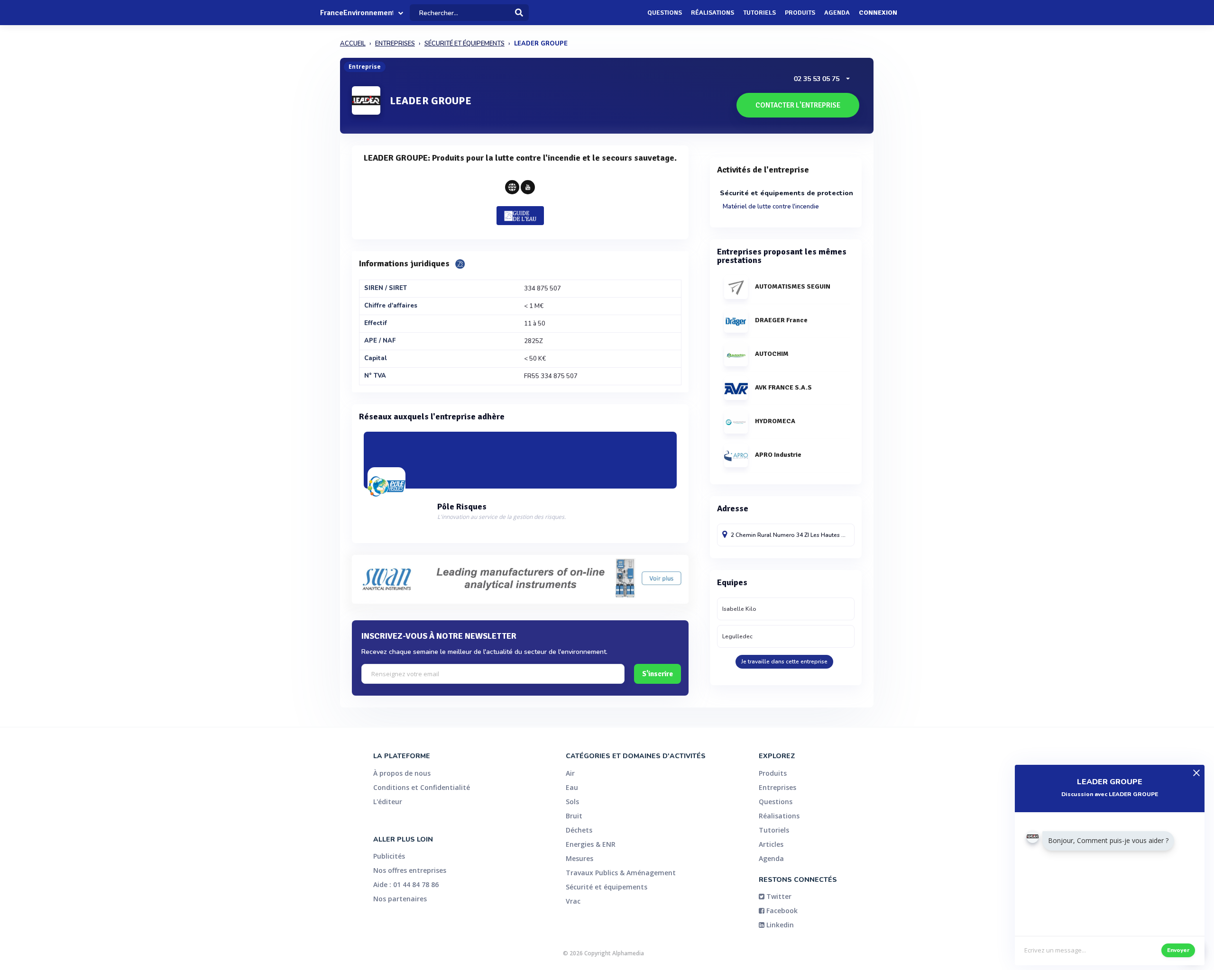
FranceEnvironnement (356, 13)
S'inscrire (657, 674)
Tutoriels (759, 13)
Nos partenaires (400, 898)
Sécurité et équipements (606, 886)
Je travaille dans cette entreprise (784, 661)
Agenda (837, 13)
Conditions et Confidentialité (421, 787)
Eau (572, 787)
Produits (800, 13)
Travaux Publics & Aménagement (621, 872)
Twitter (777, 896)
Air (570, 773)
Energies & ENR (591, 844)
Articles (771, 844)
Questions (664, 13)
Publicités (389, 856)
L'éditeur (387, 801)
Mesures (579, 858)
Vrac (573, 901)
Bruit (574, 815)
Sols (572, 801)
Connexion (878, 13)
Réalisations (712, 13)
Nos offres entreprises (409, 870)
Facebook (781, 910)
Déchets (579, 829)
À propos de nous (402, 773)
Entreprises (777, 787)
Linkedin (779, 924)
